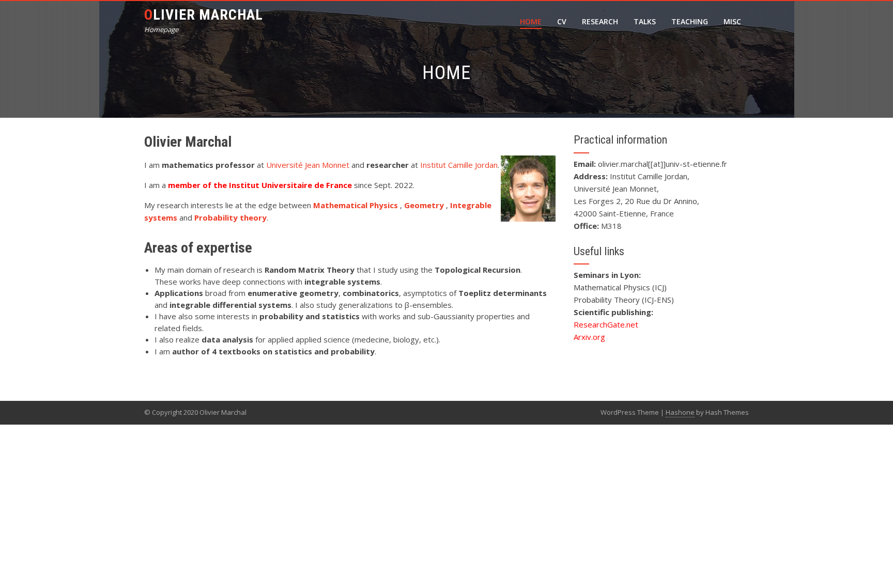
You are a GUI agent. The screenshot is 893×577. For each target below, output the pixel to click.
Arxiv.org (589, 337)
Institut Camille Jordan (459, 165)
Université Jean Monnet (307, 165)
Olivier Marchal (203, 14)
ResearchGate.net (606, 324)
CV (561, 21)
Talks (645, 21)
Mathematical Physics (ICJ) (620, 287)
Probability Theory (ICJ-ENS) (624, 299)
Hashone (680, 412)
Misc (732, 21)
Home (531, 21)
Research (600, 21)
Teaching (689, 21)
